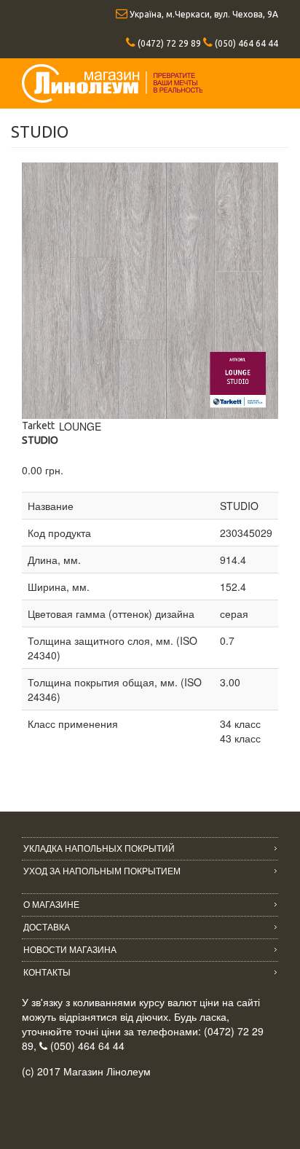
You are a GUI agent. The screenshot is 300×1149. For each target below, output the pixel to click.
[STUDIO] (150, 290)
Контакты (47, 973)
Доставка (46, 927)
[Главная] (112, 83)
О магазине (51, 905)
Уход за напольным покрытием (102, 871)
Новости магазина (70, 950)
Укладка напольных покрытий (99, 849)
